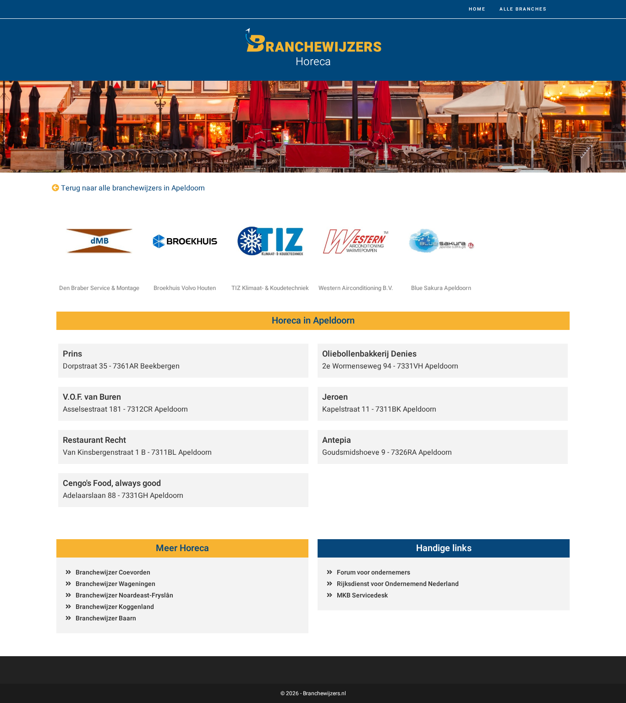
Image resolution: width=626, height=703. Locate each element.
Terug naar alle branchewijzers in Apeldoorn (133, 188)
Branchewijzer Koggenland (115, 607)
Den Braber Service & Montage (99, 288)
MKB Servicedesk (362, 595)
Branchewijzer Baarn (106, 618)
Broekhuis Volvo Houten (185, 288)
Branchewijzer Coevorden (113, 572)
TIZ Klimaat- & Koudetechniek (270, 288)
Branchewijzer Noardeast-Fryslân (124, 595)
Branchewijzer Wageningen (115, 584)
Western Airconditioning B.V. (355, 288)
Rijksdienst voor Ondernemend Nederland (398, 584)
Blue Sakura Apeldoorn (441, 288)
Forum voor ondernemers (373, 572)
